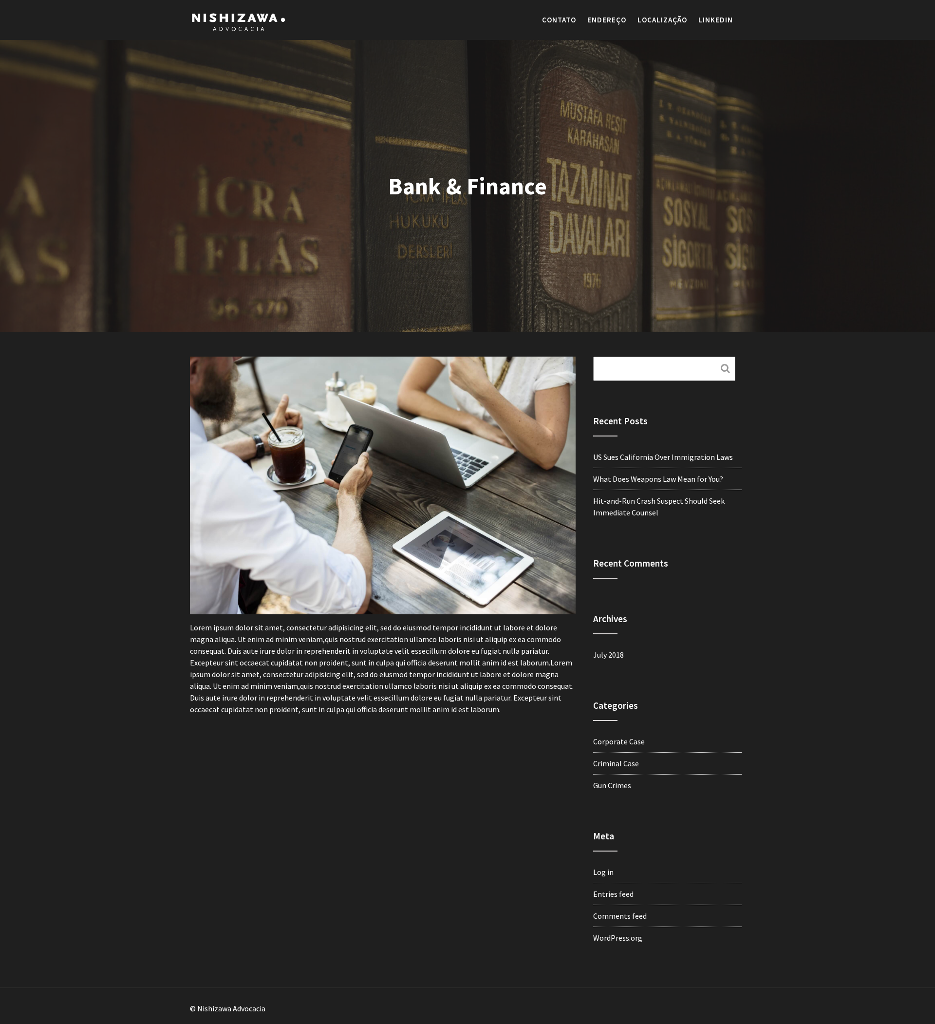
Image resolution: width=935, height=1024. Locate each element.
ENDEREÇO (606, 19)
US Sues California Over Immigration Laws (663, 457)
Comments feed (620, 916)
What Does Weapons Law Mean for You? (658, 479)
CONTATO (559, 19)
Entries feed (613, 894)
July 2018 (608, 655)
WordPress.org (617, 938)
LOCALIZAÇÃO (662, 19)
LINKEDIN (715, 19)
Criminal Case (616, 763)
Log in (603, 872)
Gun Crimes (612, 785)
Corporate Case (619, 741)
